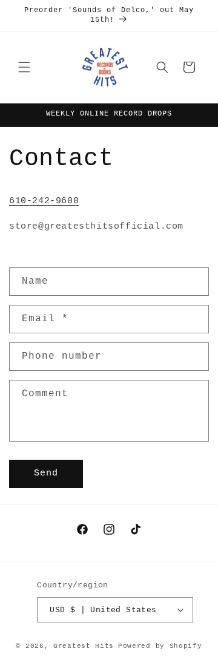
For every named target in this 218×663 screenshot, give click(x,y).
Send (46, 473)
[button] (24, 67)
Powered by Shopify (160, 646)
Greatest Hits (83, 646)
